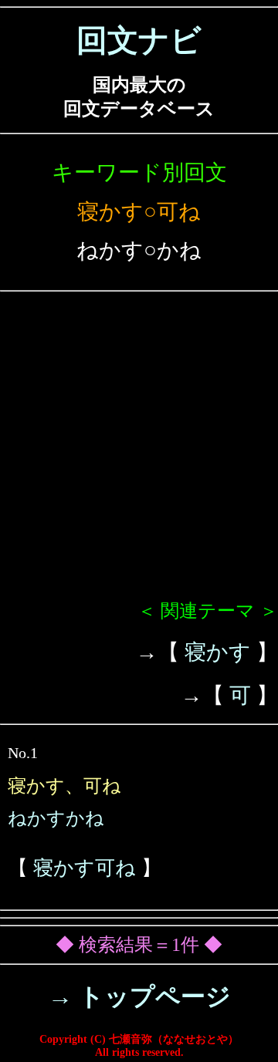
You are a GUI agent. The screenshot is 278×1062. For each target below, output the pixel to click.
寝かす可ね (84, 868)
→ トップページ (139, 996)
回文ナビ (139, 40)
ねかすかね (56, 818)
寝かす (218, 652)
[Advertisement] (139, 452)
